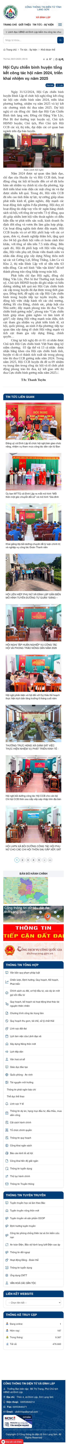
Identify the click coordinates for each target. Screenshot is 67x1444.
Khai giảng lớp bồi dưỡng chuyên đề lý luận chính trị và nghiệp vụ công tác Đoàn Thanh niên (33, 545)
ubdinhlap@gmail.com (26, 1411)
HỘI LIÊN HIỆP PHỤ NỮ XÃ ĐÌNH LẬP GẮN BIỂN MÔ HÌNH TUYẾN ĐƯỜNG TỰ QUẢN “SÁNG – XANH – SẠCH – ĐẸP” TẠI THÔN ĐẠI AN (33, 596)
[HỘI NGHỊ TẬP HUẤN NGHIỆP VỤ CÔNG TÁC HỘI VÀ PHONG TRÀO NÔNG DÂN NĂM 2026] (33, 622)
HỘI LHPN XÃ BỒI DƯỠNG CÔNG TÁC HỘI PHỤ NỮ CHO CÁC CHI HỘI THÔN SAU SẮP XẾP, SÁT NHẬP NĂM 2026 (33, 847)
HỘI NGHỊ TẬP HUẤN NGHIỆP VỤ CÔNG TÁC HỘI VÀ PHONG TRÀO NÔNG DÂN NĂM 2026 (31, 646)
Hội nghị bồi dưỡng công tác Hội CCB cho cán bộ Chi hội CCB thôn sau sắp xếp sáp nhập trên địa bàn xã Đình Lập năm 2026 (33, 797)
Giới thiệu (25, 24)
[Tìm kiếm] (60, 40)
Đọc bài (50, 85)
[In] (56, 59)
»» (50, 859)
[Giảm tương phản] (62, 59)
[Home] (10, 12)
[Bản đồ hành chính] (25, 890)
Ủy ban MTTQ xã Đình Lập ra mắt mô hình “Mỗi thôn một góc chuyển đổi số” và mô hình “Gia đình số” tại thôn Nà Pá (32, 495)
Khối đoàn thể (48, 49)
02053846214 (27, 1401)
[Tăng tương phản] (59, 59)
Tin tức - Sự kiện (43, 24)
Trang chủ (10, 24)
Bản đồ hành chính (33, 873)
